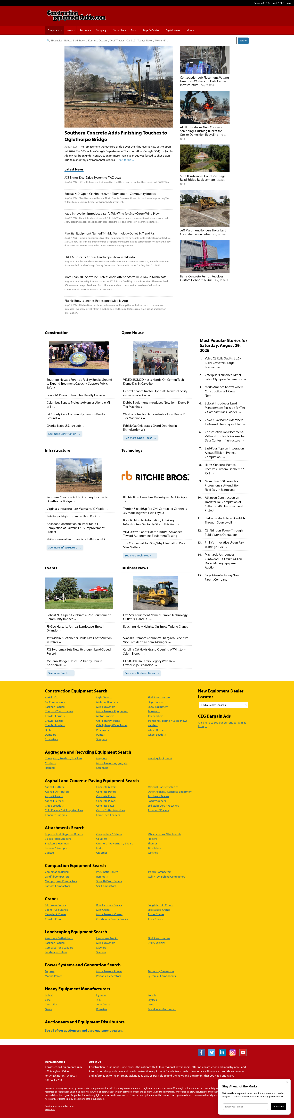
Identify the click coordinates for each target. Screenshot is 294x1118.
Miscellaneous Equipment (112, 711)
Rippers (152, 838)
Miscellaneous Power (109, 971)
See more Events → (60, 673)
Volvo (151, 1004)
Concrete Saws (105, 805)
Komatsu (101, 1009)
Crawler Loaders (55, 725)
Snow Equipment (158, 706)
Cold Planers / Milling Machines (64, 810)
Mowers (101, 947)
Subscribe (118, 30)
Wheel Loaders (157, 734)
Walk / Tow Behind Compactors (166, 876)
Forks (99, 848)
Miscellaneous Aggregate (111, 763)
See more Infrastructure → (64, 547)
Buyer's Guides (151, 30)
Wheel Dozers (156, 730)
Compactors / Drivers (109, 834)
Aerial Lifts (51, 697)
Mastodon (50, 1109)
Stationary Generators (161, 971)
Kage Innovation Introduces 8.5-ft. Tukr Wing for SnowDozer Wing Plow (112, 213)
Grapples (101, 852)
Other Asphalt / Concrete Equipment (170, 791)
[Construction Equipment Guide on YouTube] (244, 1055)
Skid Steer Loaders (159, 697)
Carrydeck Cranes (55, 914)
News (70, 30)
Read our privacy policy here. (59, 1105)
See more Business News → (142, 673)
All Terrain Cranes (55, 905)
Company (101, 30)
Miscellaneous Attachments (164, 834)
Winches (153, 852)
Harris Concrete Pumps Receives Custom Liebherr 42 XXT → (224, 468)
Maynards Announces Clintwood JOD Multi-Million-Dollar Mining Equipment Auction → (224, 560)
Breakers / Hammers (57, 843)
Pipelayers (102, 730)
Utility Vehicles (156, 942)
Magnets (101, 758)
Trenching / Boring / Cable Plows (167, 720)
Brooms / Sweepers (57, 848)
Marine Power (53, 976)
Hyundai (101, 995)
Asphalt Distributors (57, 791)
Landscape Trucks (107, 938)
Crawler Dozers (54, 720)
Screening (102, 767)
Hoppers (50, 767)
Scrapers (101, 739)
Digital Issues (173, 30)
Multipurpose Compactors (61, 881)
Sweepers (154, 711)
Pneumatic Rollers (107, 871)
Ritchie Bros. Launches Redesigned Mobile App (96, 300)
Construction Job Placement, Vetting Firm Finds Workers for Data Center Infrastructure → (225, 436)
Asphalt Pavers (54, 796)
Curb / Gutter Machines (110, 810)
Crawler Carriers (55, 716)
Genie (48, 1009)
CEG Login (285, 3)
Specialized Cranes (159, 909)
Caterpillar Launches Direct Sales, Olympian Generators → (225, 377)
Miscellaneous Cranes (109, 914)
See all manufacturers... (162, 1009)
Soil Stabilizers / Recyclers (163, 805)
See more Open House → (141, 437)
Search (243, 40)
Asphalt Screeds (54, 801)
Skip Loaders (155, 702)
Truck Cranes (155, 919)
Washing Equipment (160, 758)
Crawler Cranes (54, 919)
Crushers (50, 763)
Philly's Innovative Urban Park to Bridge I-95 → (224, 544)
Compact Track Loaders (59, 711)
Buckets (49, 852)
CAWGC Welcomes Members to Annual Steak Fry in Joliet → (225, 422)
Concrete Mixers (106, 787)
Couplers (101, 838)
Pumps (100, 734)
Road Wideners (157, 801)
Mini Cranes (103, 909)
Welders (153, 725)
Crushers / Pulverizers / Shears (114, 843)
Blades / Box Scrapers (58, 838)
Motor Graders (105, 716)
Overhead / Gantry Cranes (112, 919)
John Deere (103, 1004)
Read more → (126, 160)
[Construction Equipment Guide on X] (213, 1055)
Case (48, 1000)
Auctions (84, 30)
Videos (190, 30)
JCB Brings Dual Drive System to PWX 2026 (92, 177)
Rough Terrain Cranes (160, 905)
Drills (48, 730)
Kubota (152, 995)
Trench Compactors (159, 871)
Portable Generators (108, 976)
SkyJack (152, 1000)
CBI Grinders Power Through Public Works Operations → (224, 532)
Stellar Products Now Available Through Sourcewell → (225, 520)
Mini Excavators (105, 706)
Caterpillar (51, 1004)
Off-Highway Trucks (108, 720)
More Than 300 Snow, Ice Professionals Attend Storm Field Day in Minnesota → (223, 485)
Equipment (54, 30)
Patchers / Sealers (158, 796)
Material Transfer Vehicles (163, 787)
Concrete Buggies (56, 815)
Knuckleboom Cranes (109, 905)
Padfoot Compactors (57, 886)
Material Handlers (107, 702)
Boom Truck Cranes (56, 909)
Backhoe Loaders (55, 706)
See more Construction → (64, 433)
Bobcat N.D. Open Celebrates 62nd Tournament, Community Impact (110, 193)
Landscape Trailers (56, 952)
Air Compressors (55, 702)
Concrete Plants (106, 796)
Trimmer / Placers (158, 810)
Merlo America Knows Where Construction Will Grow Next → (224, 391)
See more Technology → (140, 555)
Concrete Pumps (106, 801)
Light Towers (104, 697)
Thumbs (152, 843)
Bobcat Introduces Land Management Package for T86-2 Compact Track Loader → (225, 407)
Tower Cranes (156, 914)
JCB (98, 1000)
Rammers (102, 876)
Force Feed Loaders (108, 815)
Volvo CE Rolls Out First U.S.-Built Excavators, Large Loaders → (223, 362)
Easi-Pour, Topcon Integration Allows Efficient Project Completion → (224, 452)
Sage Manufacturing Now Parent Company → (222, 577)
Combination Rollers (57, 871)
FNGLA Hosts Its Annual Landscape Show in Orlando (99, 257)
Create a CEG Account (265, 3)
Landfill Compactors (57, 876)
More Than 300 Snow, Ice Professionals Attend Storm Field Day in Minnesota (115, 277)
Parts (133, 30)
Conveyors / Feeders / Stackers (63, 758)
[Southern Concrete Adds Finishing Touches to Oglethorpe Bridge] (118, 87)
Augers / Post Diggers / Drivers (64, 834)
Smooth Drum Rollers (109, 881)
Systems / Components (162, 976)
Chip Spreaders (54, 805)
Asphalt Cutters (54, 787)
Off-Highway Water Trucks (111, 725)
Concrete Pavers (106, 791)
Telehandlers (155, 716)
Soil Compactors (106, 886)
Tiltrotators (154, 848)
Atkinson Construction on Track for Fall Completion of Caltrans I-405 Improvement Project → (224, 503)
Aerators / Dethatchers (59, 938)
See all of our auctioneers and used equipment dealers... (84, 1030)
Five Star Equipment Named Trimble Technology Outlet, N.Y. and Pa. (109, 233)
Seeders (101, 952)
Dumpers (50, 734)
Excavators (51, 739)
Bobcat (49, 995)
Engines (49, 971)
